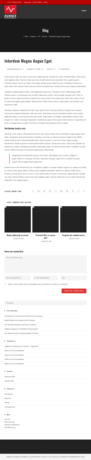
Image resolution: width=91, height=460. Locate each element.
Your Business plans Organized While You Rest (21, 333)
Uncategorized (10, 407)
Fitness (49, 69)
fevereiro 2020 (10, 377)
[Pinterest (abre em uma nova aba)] (80, 2)
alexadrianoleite (14, 69)
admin (7, 351)
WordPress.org (10, 427)
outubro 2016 (9, 381)
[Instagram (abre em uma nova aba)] (83, 2)
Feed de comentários (12, 425)
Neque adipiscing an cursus (18, 235)
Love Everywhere (18, 351)
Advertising (9, 394)
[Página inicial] (21, 36)
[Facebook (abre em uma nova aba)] (77, 2)
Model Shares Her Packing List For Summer (20, 320)
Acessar (7, 419)
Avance (9, 457)
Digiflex (7, 346)
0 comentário (64, 69)
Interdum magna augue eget (60, 36)
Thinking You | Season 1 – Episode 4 (25, 346)
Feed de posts (10, 422)
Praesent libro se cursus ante (45, 236)
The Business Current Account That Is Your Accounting (24, 316)
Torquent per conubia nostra (73, 235)
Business (8, 398)
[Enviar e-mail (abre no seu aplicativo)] (85, 2)
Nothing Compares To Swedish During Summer (21, 329)
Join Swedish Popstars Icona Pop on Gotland (20, 325)
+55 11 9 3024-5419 (14, 2)
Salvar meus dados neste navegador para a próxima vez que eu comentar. (38, 284)
